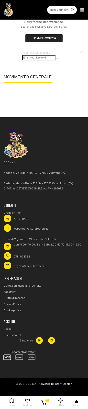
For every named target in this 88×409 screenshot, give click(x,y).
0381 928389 (22, 256)
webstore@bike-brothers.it (31, 228)
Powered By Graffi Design (55, 383)
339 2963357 (22, 219)
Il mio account (12, 335)
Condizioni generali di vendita (22, 285)
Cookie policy (12, 310)
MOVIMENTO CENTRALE (28, 77)
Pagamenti (10, 291)
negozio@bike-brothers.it (30, 266)
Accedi (8, 328)
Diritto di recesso (14, 297)
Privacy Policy (12, 304)
